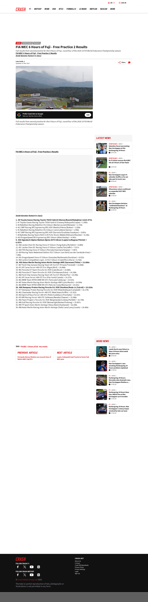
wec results (43, 346)
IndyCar (93, 9)
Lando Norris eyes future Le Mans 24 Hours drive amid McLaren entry (119, 351)
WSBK (47, 9)
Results (37, 43)
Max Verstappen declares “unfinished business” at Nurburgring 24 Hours (118, 205)
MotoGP (38, 9)
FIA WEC (24, 346)
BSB (54, 9)
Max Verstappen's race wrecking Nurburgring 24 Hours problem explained (118, 365)
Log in (123, 3)
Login (76, 571)
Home (19, 43)
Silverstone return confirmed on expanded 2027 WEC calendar (119, 191)
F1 (30, 9)
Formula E (71, 9)
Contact (77, 563)
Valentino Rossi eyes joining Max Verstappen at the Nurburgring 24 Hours (119, 148)
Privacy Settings (80, 569)
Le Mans (83, 9)
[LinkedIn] (39, 568)
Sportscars (27, 43)
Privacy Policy (79, 567)
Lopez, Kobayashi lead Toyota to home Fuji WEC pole (73, 358)
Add (87, 115)
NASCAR (104, 9)
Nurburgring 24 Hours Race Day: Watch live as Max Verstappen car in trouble (119, 394)
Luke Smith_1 (20, 61)
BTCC (61, 9)
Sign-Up (77, 573)
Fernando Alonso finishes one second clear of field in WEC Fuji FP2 (34, 358)
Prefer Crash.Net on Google (33, 114)
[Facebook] (18, 568)
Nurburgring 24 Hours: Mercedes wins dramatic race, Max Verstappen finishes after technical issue (120, 380)
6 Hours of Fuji (33, 346)
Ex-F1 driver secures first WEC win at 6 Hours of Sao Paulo (120, 161)
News (120, 144)
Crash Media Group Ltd (27, 579)
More (112, 9)
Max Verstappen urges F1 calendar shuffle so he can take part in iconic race (118, 177)
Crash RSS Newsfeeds (82, 565)
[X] (25, 568)
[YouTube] (32, 568)
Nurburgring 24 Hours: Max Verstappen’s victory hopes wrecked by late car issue (119, 408)
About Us (78, 561)
